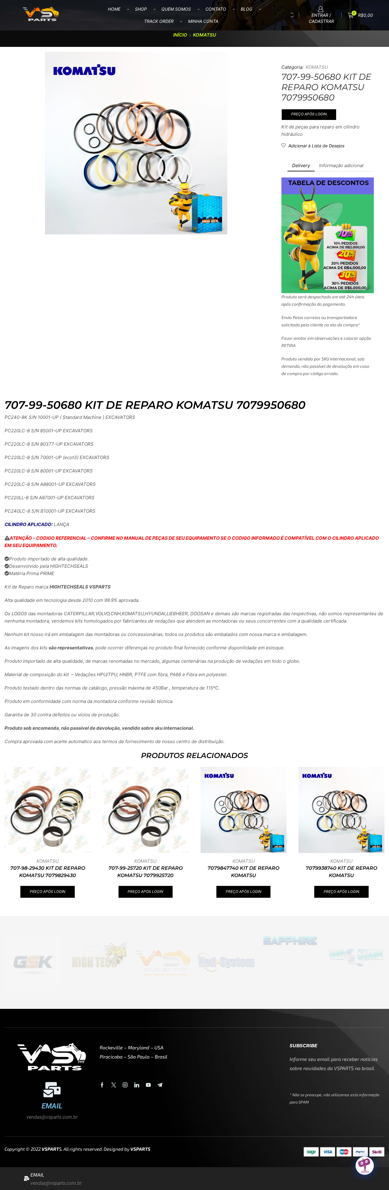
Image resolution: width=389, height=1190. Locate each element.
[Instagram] (125, 1085)
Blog (246, 9)
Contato (215, 9)
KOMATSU (204, 35)
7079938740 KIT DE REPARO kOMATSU (341, 871)
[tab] (301, 165)
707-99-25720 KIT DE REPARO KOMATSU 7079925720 (145, 871)
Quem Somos (176, 9)
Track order (159, 21)
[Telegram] (159, 1085)
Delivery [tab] (301, 165)
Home (114, 9)
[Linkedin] (136, 1085)
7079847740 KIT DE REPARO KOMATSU (243, 871)
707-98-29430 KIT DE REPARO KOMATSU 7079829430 (47, 871)
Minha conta (203, 21)
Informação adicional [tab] (341, 165)
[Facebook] (102, 1085)
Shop (141, 9)
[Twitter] (113, 1085)
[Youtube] (148, 1085)
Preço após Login (309, 114)
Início (180, 35)
